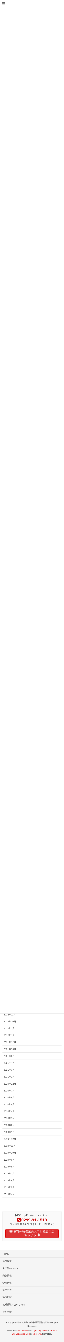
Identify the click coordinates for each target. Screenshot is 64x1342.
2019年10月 (10, 1152)
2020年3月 (9, 1118)
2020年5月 (9, 1104)
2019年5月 (9, 1187)
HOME (5, 1254)
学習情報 (7, 1282)
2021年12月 (10, 1042)
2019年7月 (9, 1173)
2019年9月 (9, 1159)
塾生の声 (7, 1290)
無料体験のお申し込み (13, 1304)
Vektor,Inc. (37, 1334)
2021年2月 (9, 1076)
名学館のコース (10, 1268)
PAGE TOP (59, 1299)
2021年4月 (9, 1063)
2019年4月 (9, 1194)
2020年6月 (9, 1097)
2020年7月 (9, 1090)
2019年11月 (10, 1145)
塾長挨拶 (7, 1261)
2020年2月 (9, 1125)
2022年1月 (9, 1035)
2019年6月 (9, 1180)
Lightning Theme (40, 1330)
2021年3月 (9, 1069)
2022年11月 (10, 1014)
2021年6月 (9, 1056)
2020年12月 (10, 1083)
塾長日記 (7, 1297)
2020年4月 (9, 1111)
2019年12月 (10, 1139)
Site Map (7, 1311)
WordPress (23, 1330)
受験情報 (7, 1275)
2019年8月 (9, 1166)
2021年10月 (10, 1049)
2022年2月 (9, 1028)
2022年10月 (10, 1021)
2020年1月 (9, 1132)
